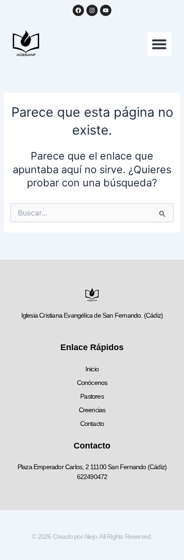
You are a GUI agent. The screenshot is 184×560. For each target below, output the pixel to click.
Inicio (92, 369)
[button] (159, 44)
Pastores (92, 396)
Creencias (92, 410)
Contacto (92, 423)
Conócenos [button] (92, 382)
